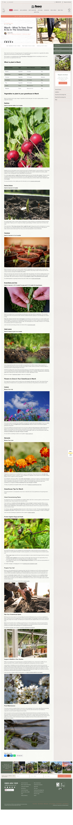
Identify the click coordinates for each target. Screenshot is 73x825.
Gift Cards (35, 788)
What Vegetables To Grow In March (13, 45)
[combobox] (9, 790)
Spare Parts (36, 786)
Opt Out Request (59, 803)
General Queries (58, 89)
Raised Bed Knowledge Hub (60, 97)
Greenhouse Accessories (38, 784)
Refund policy (46, 803)
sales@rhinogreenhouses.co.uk (10, 785)
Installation (57, 92)
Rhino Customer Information (26, 784)
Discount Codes (36, 793)
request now (63, 83)
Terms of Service (40, 803)
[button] (3, 10)
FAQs (56, 99)
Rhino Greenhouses (59, 805)
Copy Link (20, 755)
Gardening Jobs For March (42, 45)
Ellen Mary (24, 56)
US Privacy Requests (52, 803)
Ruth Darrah (30, 56)
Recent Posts (58, 49)
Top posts (57, 45)
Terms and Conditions (25, 786)
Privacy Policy (35, 803)
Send (64, 776)
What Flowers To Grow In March (28, 45)
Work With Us (23, 788)
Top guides (57, 52)
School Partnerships (24, 790)
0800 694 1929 (11, 783)
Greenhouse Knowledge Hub (60, 94)
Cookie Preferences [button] (65, 803)
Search (35, 795)
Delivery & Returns (24, 795)
